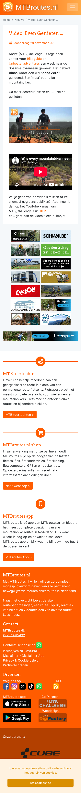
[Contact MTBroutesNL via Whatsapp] (39, 645)
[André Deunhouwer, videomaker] (52, 703)
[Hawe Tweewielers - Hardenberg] (26, 278)
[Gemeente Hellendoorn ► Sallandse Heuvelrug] (56, 250)
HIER (42, 211)
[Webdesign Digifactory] (52, 717)
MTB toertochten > (20, 415)
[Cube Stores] (26, 236)
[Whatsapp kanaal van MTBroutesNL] (39, 686)
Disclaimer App (33, 656)
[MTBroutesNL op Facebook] (6, 686)
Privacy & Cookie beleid (21, 660)
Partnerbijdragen (15, 665)
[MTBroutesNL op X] (22, 686)
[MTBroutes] (9, 7)
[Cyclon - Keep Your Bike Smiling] (26, 292)
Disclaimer (10, 656)
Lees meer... (11, 615)
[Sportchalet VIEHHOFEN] (56, 292)
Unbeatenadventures (24, 63)
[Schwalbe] (56, 236)
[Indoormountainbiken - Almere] (26, 250)
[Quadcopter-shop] (26, 264)
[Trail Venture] (56, 319)
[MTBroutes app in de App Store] (17, 703)
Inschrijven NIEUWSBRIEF (21, 651)
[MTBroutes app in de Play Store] (17, 717)
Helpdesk (24, 645)
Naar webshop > (18, 486)
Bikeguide (34, 59)
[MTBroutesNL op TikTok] (31, 686)
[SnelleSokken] (56, 264)
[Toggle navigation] (72, 7)
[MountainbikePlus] (56, 278)
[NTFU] (56, 306)
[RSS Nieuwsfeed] (56, 686)
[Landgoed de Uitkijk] (26, 306)
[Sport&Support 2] (26, 319)
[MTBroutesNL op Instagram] (14, 686)
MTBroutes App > (19, 557)
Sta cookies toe (40, 783)
